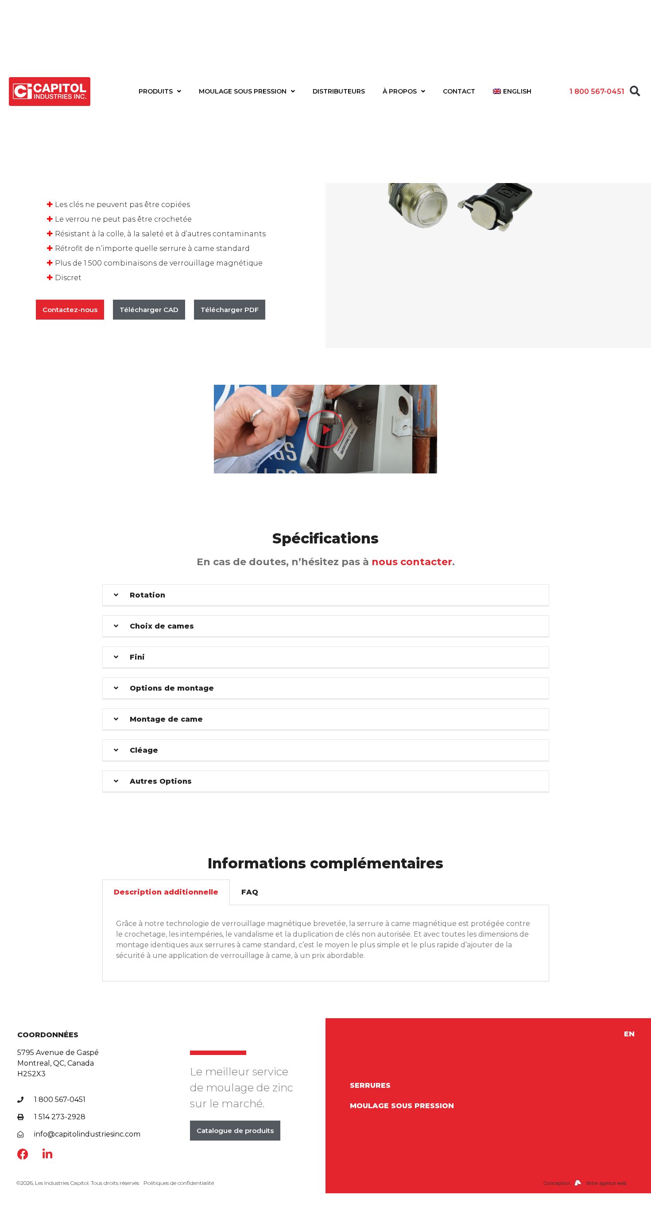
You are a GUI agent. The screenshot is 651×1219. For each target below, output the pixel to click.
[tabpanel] (325, 943)
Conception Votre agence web (585, 1183)
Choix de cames (162, 626)
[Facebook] (22, 1154)
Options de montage (172, 688)
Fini (137, 657)
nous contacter (412, 562)
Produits (156, 91)
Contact (459, 91)
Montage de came (166, 719)
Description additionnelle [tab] (166, 892)
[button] (635, 91)
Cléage (144, 750)
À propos (400, 91)
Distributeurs (339, 91)
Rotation (147, 595)
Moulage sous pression (243, 91)
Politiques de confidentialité (178, 1183)
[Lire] (326, 429)
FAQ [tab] (249, 892)
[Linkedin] (47, 1154)
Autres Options (161, 781)
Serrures (370, 1085)
